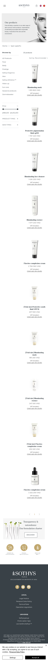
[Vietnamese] (44, 5)
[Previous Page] (29, 514)
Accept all (35, 657)
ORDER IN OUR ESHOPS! (10, 553)
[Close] (17, 587)
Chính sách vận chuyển (34, 95)
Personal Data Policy (17, 652)
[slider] (3, 109)
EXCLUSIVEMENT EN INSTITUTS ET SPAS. (24, 579)
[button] (37, 6)
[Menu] (4, 5)
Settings (13, 657)
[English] (40, 5)
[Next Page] (39, 514)
